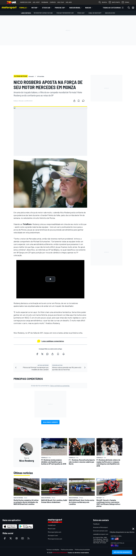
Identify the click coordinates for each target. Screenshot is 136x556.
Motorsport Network (59, 552)
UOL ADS (69, 2)
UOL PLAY (60, 2)
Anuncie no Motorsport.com (102, 527)
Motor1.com (51, 528)
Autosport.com (53, 535)
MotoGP (34, 8)
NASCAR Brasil (75, 8)
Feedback (96, 524)
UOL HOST (36, 2)
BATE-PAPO (116, 2)
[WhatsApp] (47, 354)
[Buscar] (129, 8)
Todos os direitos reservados (78, 552)
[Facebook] (37, 354)
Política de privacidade (82, 549)
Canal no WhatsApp (94, 13)
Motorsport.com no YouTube (43, 13)
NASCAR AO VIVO (110, 13)
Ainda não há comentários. (50, 386)
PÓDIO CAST (81, 13)
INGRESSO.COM (25, 2)
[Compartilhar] (74, 101)
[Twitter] (42, 354)
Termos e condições (52, 549)
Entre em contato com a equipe (103, 531)
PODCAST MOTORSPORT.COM (65, 13)
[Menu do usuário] (133, 8)
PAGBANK (44, 2)
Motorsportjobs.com (54, 532)
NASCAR (88, 8)
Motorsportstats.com (55, 539)
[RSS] (28, 538)
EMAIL (127, 2)
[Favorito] (78, 101)
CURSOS (53, 2)
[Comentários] (84, 101)
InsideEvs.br (52, 525)
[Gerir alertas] (63, 354)
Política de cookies (67, 549)
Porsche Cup (60, 8)
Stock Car (46, 8)
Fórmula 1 (23, 8)
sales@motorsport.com (101, 534)
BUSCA (104, 2)
